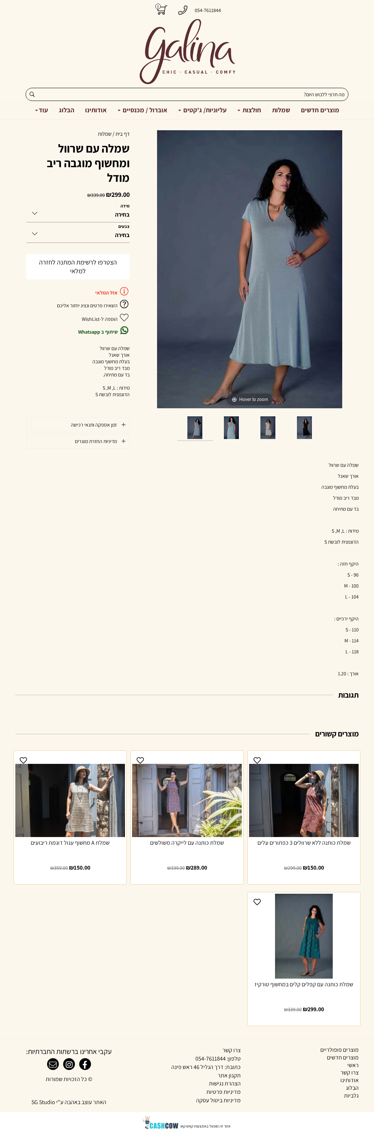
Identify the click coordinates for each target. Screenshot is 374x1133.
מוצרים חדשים (320, 110)
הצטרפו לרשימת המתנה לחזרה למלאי (78, 266)
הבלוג (66, 110)
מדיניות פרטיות (223, 1092)
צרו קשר (349, 1072)
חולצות (251, 110)
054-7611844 (210, 1058)
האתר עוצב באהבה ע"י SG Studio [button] (68, 1102)
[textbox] (186, 1067)
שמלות (281, 110)
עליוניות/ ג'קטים (204, 110)
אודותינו (96, 110)
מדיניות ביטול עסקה (218, 1100)
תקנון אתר (229, 1075)
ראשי (353, 1065)
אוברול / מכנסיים (144, 110)
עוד (43, 110)
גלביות (351, 1095)
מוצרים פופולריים (339, 1050)
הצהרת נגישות (225, 1083)
